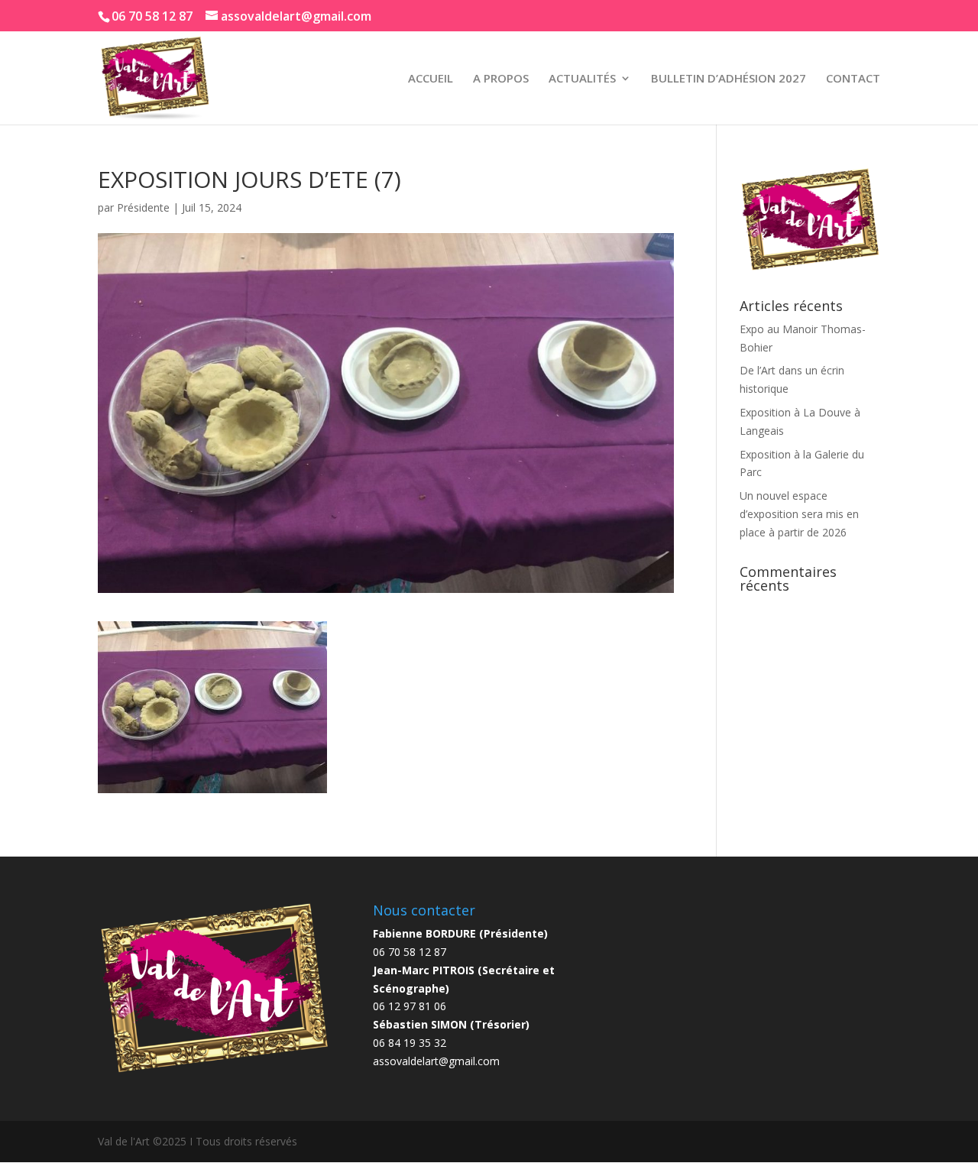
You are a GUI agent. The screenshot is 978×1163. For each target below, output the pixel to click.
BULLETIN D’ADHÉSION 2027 (728, 79)
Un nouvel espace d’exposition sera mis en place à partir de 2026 (799, 513)
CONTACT (853, 79)
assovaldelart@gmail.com (436, 1061)
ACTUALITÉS (582, 79)
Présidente (143, 207)
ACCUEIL (430, 79)
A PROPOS (501, 79)
